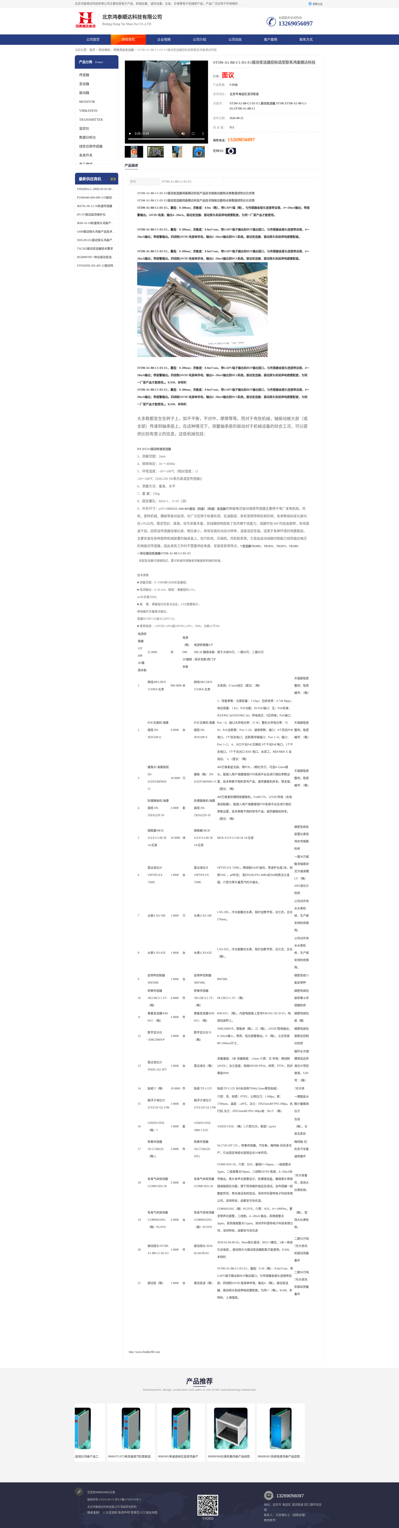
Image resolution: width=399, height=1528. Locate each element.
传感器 (84, 75)
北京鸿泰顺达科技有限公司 (103, 1506)
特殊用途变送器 (123, 49)
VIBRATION (88, 110)
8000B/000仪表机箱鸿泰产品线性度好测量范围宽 (180, 1456)
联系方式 (306, 39)
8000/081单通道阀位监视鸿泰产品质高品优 (126, 1456)
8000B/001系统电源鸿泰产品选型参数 (223, 1456)
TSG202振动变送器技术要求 (95, 248)
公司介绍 (199, 39)
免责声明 (124, 1512)
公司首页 (93, 39)
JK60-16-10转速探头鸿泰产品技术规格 (96, 223)
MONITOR (87, 102)
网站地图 (152, 1512)
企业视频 (164, 39)
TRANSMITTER (91, 119)
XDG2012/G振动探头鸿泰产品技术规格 (96, 240)
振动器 (84, 93)
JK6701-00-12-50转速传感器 (94, 206)
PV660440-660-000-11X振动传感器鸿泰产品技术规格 (96, 197)
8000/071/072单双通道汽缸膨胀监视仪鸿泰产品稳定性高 (85, 1456)
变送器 (84, 84)
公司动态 (235, 39)
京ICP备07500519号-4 (128, 1499)
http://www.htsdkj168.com (144, 1352)
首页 (92, 49)
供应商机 (128, 39)
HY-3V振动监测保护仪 (91, 214)
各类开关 (85, 155)
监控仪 (84, 128)
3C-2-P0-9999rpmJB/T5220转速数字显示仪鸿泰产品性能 (284, 1456)
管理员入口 (138, 1512)
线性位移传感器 (90, 146)
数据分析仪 (87, 137)
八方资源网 (110, 1512)
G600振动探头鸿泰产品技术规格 (96, 231)
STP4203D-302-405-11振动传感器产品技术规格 (96, 265)
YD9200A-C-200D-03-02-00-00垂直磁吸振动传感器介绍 (96, 189)
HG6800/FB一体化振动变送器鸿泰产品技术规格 (96, 257)
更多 (113, 179)
